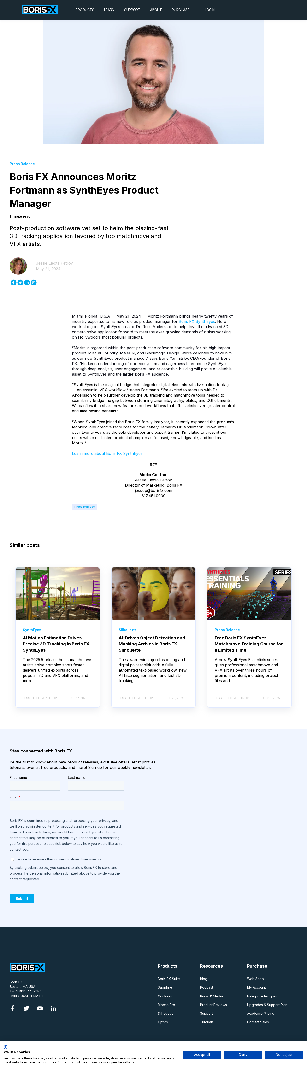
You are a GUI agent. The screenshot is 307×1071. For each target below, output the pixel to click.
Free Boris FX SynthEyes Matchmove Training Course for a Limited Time (249, 643)
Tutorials (206, 1022)
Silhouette (166, 1013)
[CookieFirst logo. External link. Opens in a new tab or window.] (5, 1047)
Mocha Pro (166, 1005)
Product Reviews (213, 1005)
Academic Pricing (260, 1013)
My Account (256, 987)
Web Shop (255, 979)
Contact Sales (258, 1022)
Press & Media (211, 996)
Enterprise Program (262, 996)
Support (206, 1013)
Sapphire (165, 987)
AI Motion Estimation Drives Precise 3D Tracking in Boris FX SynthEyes (56, 643)
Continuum (166, 996)
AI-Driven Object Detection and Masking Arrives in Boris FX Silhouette (152, 643)
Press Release (84, 506)
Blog (203, 979)
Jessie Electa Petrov (54, 263)
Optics (163, 1022)
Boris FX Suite (169, 979)
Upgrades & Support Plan (267, 1005)
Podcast (206, 987)
